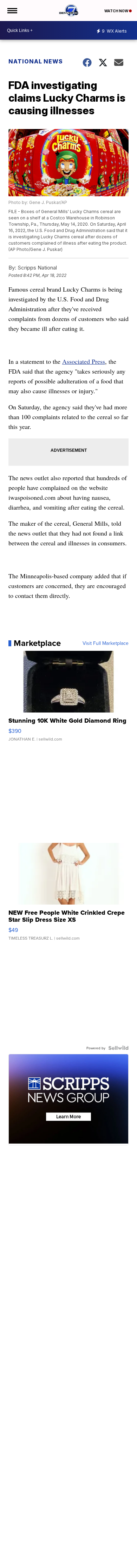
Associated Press (83, 361)
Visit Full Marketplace (106, 643)
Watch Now (116, 11)
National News (35, 61)
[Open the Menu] (11, 10)
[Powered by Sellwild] (118, 1047)
